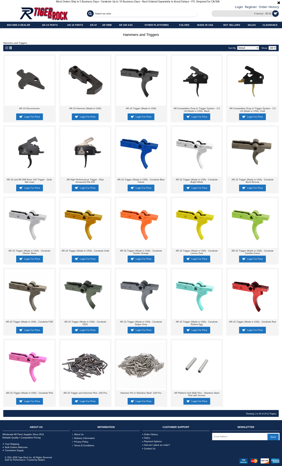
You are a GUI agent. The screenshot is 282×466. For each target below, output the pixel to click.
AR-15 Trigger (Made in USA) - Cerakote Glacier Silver (29, 251)
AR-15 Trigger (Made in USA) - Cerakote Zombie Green (253, 251)
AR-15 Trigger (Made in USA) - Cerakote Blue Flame (140, 180)
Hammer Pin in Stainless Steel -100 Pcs (140, 393)
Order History (151, 434)
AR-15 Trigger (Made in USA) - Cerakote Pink (29, 393)
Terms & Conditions (84, 445)
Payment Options (153, 441)
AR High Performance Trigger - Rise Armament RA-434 (85, 180)
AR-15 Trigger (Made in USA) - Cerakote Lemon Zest (197, 251)
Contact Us (149, 448)
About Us (79, 434)
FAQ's (147, 438)
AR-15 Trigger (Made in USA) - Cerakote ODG (85, 322)
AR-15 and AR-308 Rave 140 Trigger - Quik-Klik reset (29, 180)
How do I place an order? (157, 445)
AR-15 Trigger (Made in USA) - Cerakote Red (252, 321)
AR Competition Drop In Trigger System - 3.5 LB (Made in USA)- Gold (252, 109)
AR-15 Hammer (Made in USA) (85, 108)
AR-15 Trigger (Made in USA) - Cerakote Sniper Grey (141, 322)
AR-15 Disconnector (29, 108)
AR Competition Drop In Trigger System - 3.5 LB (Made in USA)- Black (197, 109)
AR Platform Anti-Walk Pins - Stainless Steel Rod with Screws (196, 394)
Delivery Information (84, 438)
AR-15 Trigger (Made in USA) (141, 108)
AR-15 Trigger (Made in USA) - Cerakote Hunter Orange (141, 251)
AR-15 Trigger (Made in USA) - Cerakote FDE (29, 321)
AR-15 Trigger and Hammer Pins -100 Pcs (85, 393)
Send (273, 437)
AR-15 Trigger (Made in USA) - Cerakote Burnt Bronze (253, 180)
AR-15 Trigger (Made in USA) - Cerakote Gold (85, 250)
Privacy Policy (81, 441)
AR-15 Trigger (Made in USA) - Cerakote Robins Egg (197, 322)
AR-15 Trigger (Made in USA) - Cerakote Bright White (197, 180)
